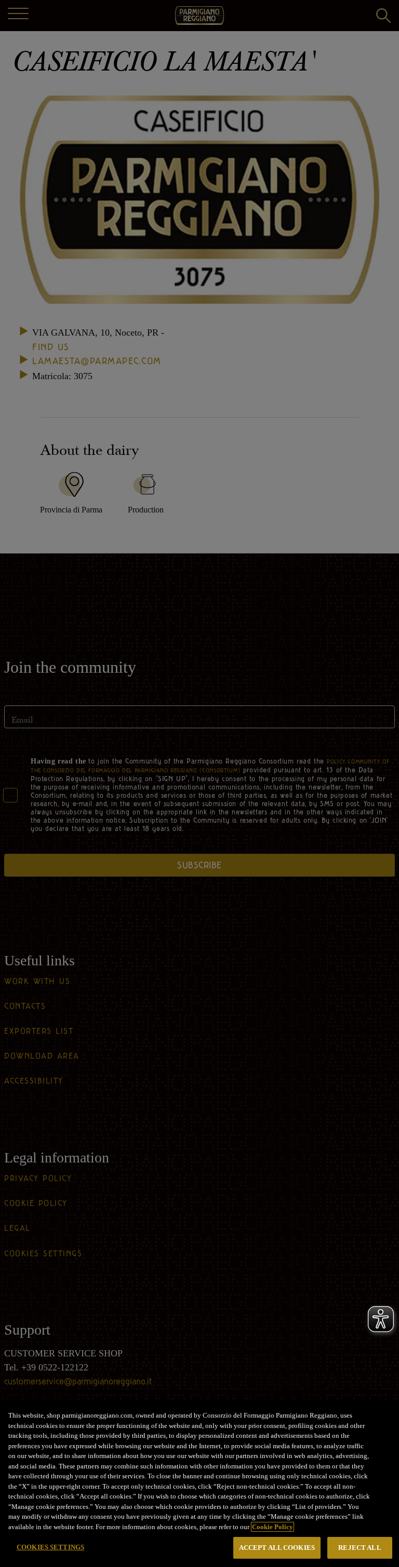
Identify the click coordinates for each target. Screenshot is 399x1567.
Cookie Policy (272, 1527)
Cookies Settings (50, 1547)
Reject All (359, 1547)
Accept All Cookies (277, 1547)
